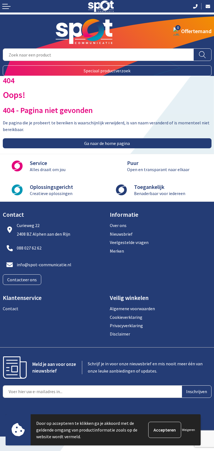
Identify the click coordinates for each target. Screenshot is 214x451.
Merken (117, 251)
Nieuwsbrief (121, 234)
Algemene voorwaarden (132, 308)
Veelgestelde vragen (129, 242)
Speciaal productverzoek (107, 70)
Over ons (118, 225)
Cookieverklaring (126, 317)
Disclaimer (120, 334)
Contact (10, 308)
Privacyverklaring (126, 325)
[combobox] (98, 54)
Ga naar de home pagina (107, 143)
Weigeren (188, 430)
